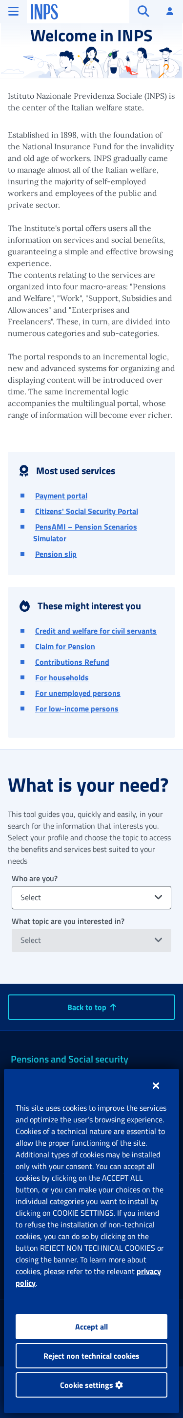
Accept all (91, 1326)
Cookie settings (87, 1385)
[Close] (155, 1085)
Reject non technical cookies (91, 1356)
